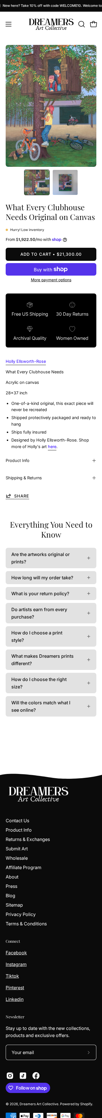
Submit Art (17, 848)
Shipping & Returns (24, 477)
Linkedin (15, 999)
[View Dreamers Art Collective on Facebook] (36, 1075)
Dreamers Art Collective (39, 1104)
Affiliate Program (23, 867)
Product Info (17, 460)
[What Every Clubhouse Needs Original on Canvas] (37, 182)
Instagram (16, 964)
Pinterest (15, 987)
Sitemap (14, 905)
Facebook (16, 952)
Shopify (86, 1104)
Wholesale (17, 858)
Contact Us (17, 820)
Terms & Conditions (26, 924)
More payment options (51, 280)
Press (11, 886)
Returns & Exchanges (28, 839)
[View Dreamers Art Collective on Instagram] (10, 1075)
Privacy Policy (21, 914)
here (52, 446)
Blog (10, 895)
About (12, 877)
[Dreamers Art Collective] (51, 24)
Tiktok (12, 976)
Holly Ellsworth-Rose (26, 361)
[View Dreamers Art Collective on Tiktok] (23, 1075)
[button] (81, 24)
